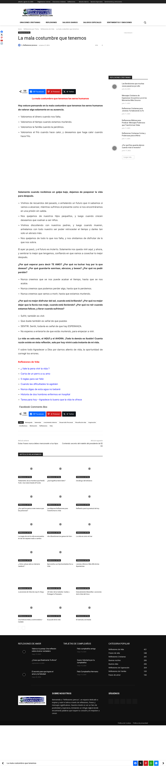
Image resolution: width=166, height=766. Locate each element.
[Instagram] (136, 1)
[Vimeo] (143, 1)
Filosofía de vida (80, 422)
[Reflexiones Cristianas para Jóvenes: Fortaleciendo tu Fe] (114, 111)
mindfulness (23, 426)
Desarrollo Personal (66, 422)
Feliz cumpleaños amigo (86, 649)
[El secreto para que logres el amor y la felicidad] (24, 674)
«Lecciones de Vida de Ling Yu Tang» (31, 592)
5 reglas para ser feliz (32, 379)
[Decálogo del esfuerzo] (89, 468)
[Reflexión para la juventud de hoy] (89, 496)
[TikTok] (129, 701)
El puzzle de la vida (54, 620)
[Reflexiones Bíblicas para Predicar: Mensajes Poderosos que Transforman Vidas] (114, 123)
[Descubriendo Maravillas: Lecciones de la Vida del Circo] (89, 580)
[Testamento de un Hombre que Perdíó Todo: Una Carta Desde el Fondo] (31, 468)
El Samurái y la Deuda (83, 620)
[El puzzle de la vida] (60, 607)
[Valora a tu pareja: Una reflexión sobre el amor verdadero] (24, 652)
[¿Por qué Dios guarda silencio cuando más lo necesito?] (114, 148)
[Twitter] (139, 1)
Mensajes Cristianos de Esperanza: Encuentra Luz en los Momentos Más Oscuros (134, 98)
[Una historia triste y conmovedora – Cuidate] (31, 607)
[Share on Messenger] (156, 763)
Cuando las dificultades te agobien (39, 384)
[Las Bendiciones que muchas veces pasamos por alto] (114, 87)
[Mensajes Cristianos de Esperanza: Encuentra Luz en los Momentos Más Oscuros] (114, 98)
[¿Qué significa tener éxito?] (60, 468)
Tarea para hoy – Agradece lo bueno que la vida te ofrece (51, 399)
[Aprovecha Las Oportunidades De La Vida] (60, 552)
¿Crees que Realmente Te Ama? (44, 660)
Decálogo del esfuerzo (84, 481)
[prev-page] (19, 627)
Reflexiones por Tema (31, 29)
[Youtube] (146, 1)
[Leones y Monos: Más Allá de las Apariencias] (89, 552)
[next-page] (23, 627)
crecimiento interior (50, 422)
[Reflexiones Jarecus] (19, 45)
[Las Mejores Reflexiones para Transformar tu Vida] (60, 496)
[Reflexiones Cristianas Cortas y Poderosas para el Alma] (114, 136)
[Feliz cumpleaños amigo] (69, 652)
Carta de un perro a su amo (35, 373)
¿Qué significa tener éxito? (56, 481)
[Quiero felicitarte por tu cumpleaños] (69, 663)
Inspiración (92, 422)
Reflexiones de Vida (47, 29)
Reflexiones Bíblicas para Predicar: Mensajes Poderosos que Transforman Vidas (133, 122)
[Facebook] (133, 1)
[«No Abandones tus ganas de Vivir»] (60, 524)
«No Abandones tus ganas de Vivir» (59, 536)
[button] (145, 22)
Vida (51, 426)
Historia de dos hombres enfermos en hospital (45, 394)
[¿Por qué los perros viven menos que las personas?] (31, 496)
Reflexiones (43, 426)
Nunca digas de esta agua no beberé (40, 389)
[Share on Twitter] (140, 763)
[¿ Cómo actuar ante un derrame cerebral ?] (31, 552)
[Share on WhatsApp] (151, 763)
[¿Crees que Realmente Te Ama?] (24, 663)
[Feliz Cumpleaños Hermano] (69, 674)
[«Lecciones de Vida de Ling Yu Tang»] (31, 580)
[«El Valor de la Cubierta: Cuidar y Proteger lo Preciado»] (60, 580)
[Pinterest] (122, 701)
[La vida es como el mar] (89, 524)
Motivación (33, 426)
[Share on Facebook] (135, 763)
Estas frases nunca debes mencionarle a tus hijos (38, 443)
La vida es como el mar (84, 536)
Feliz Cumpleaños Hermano (87, 672)
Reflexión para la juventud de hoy (87, 508)
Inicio (20, 29)
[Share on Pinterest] (146, 763)
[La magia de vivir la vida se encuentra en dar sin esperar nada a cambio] (31, 524)
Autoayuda (28, 422)
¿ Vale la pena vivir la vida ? (35, 368)
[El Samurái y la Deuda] (89, 607)
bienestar (38, 422)
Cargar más (127, 157)
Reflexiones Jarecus (30, 45)
